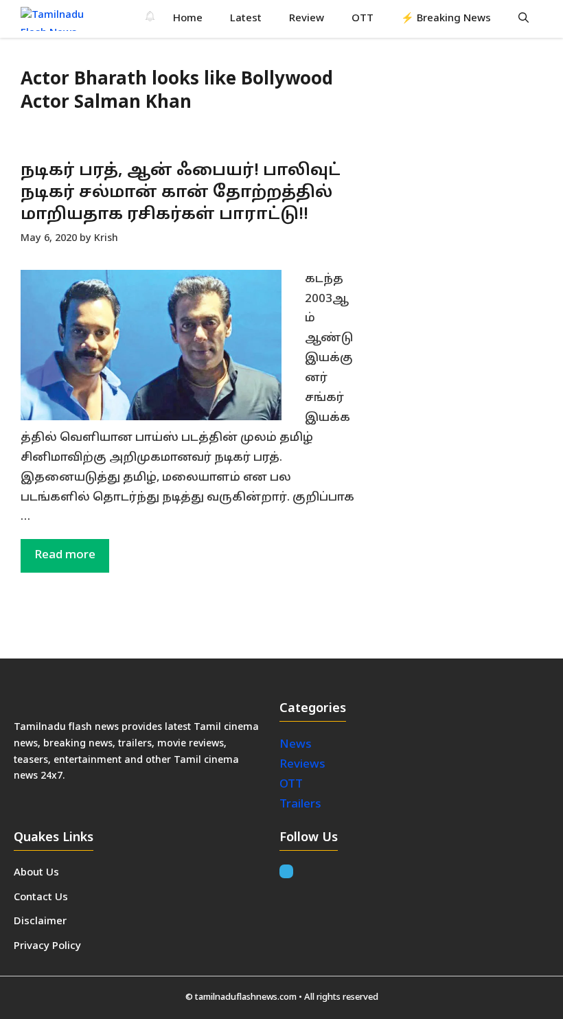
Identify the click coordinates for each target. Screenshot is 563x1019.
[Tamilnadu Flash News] (61, 19)
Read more (64, 555)
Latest (246, 18)
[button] (523, 19)
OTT (363, 18)
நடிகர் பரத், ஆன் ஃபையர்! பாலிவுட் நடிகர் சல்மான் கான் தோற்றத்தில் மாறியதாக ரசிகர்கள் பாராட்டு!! (181, 193)
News (296, 744)
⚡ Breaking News (446, 18)
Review (306, 18)
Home (188, 18)
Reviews (302, 764)
